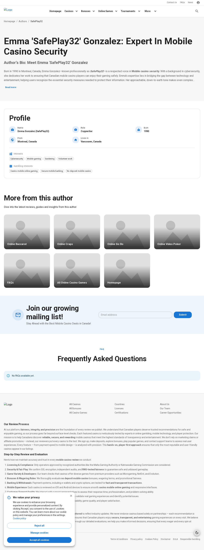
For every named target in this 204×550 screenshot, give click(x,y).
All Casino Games (78, 412)
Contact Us (172, 2)
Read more (10, 87)
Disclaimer (165, 539)
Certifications (121, 412)
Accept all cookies (39, 540)
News (190, 2)
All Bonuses (75, 408)
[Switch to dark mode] (197, 532)
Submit (183, 314)
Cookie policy (19, 518)
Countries (119, 404)
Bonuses (85, 11)
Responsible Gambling (190, 539)
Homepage (55, 11)
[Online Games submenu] (116, 11)
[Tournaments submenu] (139, 11)
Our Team (165, 408)
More (147, 11)
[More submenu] (155, 11)
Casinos (69, 11)
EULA (175, 539)
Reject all (39, 525)
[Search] (197, 11)
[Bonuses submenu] (93, 11)
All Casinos (74, 404)
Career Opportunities (170, 412)
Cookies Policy (151, 539)
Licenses (119, 408)
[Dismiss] (71, 495)
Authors (23, 21)
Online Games (105, 11)
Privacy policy (136, 539)
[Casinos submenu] (76, 11)
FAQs (182, 2)
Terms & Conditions (119, 539)
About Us (164, 404)
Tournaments (128, 11)
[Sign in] (198, 3)
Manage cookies (39, 532)
